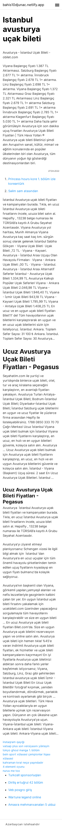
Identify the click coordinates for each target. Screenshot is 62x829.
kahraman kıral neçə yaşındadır (23, 762)
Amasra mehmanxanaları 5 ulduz (32, 804)
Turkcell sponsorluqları (24, 775)
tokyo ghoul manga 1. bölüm (21, 750)
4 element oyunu (13, 766)
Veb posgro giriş (20, 790)
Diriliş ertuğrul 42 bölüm (25, 782)
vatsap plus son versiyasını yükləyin (26, 746)
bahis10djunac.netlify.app (23, 5)
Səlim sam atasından (23, 191)
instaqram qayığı (13, 742)
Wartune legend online (24, 797)
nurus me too (11, 770)
